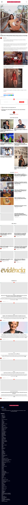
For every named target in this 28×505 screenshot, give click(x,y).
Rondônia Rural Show (4, 428)
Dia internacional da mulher (5, 479)
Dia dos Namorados (4, 481)
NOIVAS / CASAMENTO (4, 441)
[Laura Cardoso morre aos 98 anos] (14, 346)
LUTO (14, 352)
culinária (3, 487)
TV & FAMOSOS (3, 417)
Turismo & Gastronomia (4, 419)
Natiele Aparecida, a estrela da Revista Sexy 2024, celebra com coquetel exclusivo (6, 234)
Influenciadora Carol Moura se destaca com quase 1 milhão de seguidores (19, 260)
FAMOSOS (16, 142)
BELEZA (3, 494)
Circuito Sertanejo (4, 489)
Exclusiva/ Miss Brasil (4, 466)
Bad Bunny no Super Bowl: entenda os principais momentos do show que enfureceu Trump (20, 183)
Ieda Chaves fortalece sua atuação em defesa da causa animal (14, 372)
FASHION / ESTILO (4, 462)
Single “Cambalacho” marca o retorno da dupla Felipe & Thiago (20, 198)
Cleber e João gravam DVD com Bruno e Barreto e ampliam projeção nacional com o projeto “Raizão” (20, 175)
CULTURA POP (3, 484)
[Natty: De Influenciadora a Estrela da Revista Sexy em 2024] (7, 242)
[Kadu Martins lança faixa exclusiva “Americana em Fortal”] (7, 209)
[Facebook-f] (3, 407)
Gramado (3, 456)
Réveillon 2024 (3, 432)
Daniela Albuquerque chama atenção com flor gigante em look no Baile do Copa (6, 130)
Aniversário (3, 500)
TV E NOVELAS (3, 416)
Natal (2, 444)
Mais (23, 318)
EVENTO (3, 468)
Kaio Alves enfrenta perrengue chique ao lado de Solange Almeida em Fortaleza (20, 144)
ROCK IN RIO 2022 (4, 429)
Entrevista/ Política (4, 471)
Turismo (3, 420)
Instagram (3, 452)
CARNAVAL (2, 128)
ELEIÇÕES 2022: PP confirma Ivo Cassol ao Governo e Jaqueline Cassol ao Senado (7, 144)
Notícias (14, 371)
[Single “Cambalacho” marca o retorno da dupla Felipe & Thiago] (7, 201)
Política (14, 294)
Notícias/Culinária (4, 438)
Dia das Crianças (4, 482)
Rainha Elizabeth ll (4, 435)
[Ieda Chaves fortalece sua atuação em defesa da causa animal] (14, 365)
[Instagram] (1, 407)
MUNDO (3, 446)
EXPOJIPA (3, 465)
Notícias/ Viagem (4, 439)
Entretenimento (3, 473)
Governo (3, 457)
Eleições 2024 (3, 474)
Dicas (2, 478)
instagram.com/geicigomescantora (9, 93)
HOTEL (2, 454)
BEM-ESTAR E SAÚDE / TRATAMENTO (6, 493)
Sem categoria (3, 425)
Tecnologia (3, 422)
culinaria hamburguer (4, 486)
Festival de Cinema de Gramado (14, 391)
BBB (2, 495)
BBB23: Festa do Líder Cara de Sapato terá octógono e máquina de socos (20, 129)
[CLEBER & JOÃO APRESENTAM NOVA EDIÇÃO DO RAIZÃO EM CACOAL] (14, 308)
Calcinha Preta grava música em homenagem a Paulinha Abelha (6, 157)
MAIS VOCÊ (3, 448)
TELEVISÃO (3, 421)
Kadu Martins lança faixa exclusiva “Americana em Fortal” (20, 206)
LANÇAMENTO (3, 451)
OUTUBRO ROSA (4, 437)
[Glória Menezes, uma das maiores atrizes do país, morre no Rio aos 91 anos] (14, 327)
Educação (3, 475)
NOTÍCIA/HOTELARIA (4, 440)
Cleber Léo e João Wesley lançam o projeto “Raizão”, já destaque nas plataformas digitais (20, 191)
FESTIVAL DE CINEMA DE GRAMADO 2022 (6, 459)
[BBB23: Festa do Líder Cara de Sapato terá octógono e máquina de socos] (21, 123)
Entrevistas (3, 470)
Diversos (3, 477)
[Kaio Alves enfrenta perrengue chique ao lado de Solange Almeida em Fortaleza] (21, 138)
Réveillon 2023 (3, 433)
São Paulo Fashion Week (4, 427)
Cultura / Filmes (3, 485)
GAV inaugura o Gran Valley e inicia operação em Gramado (6, 259)
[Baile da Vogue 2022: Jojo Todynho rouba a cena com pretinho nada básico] (21, 157)
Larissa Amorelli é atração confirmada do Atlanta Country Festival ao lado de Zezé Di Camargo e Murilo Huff (20, 214)
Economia (3, 476)
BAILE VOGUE (3, 496)
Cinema (3, 490)
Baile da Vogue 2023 (4, 497)
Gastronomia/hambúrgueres (5, 458)
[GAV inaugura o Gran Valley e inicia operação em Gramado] (7, 254)
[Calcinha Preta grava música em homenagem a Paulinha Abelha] (7, 151)
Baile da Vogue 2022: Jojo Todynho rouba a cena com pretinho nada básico (20, 168)
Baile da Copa (3, 498)
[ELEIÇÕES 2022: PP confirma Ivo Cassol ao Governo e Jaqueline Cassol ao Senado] (7, 137)
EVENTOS (3, 467)
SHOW (2, 424)
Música (16, 172)
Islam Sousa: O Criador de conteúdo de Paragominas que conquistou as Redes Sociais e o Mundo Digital (20, 247)
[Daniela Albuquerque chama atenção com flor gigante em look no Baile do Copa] (7, 124)
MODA (2, 447)
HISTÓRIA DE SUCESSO (4, 455)
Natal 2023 (3, 443)
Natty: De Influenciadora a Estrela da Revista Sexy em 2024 (7, 246)
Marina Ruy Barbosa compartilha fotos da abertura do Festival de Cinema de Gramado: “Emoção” (20, 234)
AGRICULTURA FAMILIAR (4, 501)
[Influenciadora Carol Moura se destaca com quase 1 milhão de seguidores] (21, 254)
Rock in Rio (3, 430)
